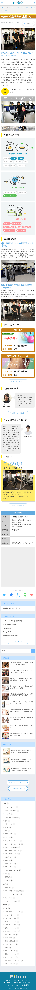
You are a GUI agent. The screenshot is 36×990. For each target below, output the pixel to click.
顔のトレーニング (11, 963)
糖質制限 (8, 860)
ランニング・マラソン (12, 901)
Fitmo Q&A (17, 982)
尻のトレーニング (11, 934)
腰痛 (7, 830)
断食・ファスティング (12, 853)
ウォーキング (10, 898)
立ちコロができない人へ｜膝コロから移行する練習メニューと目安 (21, 687)
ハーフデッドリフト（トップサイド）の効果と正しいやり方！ (21, 702)
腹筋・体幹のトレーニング (14, 960)
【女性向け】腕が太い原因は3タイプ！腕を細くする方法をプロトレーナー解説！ (21, 710)
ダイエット (7, 837)
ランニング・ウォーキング (12, 894)
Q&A (5, 803)
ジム (7, 873)
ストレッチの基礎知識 (12, 817)
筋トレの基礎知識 (11, 941)
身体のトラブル (10, 834)
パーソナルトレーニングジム (17, 782)
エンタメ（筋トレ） (12, 915)
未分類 (6, 904)
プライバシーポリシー (13, 985)
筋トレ (6, 908)
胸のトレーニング (11, 957)
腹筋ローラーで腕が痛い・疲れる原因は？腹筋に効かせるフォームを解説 (21, 679)
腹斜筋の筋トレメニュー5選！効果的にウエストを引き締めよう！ (21, 718)
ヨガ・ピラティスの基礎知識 (14, 891)
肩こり (8, 827)
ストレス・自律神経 (11, 810)
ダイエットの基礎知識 (12, 847)
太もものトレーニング (12, 931)
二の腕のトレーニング (12, 924)
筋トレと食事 (10, 937)
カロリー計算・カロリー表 (14, 844)
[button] (4, 113)
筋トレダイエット (11, 944)
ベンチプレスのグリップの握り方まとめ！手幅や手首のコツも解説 (21, 671)
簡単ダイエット (10, 857)
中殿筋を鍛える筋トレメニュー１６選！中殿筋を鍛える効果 (21, 734)
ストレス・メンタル (10, 807)
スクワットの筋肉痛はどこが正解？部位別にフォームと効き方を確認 (21, 663)
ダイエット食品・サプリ (13, 850)
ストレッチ (7, 814)
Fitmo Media (6, 982)
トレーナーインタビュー (17, 788)
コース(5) (14, 98)
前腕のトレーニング (12, 928)
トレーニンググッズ (12, 918)
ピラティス (7, 880)
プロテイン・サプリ (12, 921)
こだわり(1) (22, 98)
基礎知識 (8, 877)
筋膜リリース (9, 824)
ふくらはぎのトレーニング (13, 911)
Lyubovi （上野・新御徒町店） (13, 621)
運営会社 (27, 982)
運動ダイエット (10, 863)
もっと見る (17, 641)
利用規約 (26, 985)
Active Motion (7, 628)
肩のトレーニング (11, 950)
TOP (5, 98)
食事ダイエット (10, 866)
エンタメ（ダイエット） (13, 841)
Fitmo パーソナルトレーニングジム (16, 980)
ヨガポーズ (9, 887)
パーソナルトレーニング (12, 870)
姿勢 (7, 821)
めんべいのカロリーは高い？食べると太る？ (21, 726)
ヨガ (5, 884)
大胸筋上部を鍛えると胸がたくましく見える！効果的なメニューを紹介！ (21, 694)
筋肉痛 (8, 947)
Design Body (7, 632)
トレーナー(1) (30, 98)
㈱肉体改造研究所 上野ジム (11, 608)
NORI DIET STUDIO (9, 624)
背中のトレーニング (12, 954)
